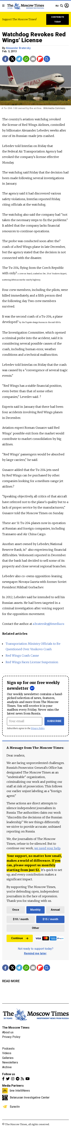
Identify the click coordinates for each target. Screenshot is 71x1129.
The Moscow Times (15, 1027)
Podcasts (8, 1048)
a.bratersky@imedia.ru (48, 624)
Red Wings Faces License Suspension (32, 662)
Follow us (8, 1074)
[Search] (61, 5)
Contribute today (57, 19)
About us (7, 1032)
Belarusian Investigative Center (30, 1097)
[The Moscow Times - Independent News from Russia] (25, 5)
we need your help (47, 848)
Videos (6, 1053)
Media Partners (13, 1085)
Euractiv (15, 1106)
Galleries (7, 1058)
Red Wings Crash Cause (22, 655)
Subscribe (54, 721)
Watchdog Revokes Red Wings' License (34, 37)
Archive (7, 1067)
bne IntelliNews (20, 1090)
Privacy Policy (38, 728)
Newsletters (10, 1062)
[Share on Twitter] (12, 59)
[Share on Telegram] (19, 59)
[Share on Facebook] (5, 59)
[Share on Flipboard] (40, 59)
